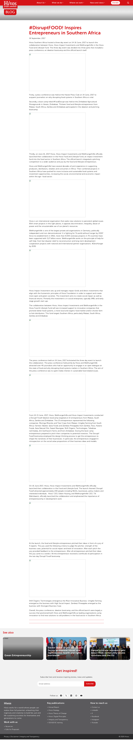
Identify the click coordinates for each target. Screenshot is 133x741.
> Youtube (94, 723)
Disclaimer (15, 737)
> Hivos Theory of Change (56, 713)
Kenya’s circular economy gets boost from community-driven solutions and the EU (108, 653)
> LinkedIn (94, 710)
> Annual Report (53, 707)
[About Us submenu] (45, 2)
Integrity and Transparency (29, 737)
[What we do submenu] (62, 2)
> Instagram (94, 719)
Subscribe (90, 684)
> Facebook (94, 716)
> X (91, 713)
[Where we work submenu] (83, 2)
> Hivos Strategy (53, 710)
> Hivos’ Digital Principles (56, 716)
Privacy (6, 737)
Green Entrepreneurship (17, 655)
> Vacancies (8, 726)
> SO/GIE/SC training (55, 723)
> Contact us (95, 707)
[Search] (128, 3)
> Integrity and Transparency (57, 719)
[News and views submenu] (104, 2)
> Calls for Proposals (11, 729)
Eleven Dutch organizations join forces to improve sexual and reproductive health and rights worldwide (65, 651)
